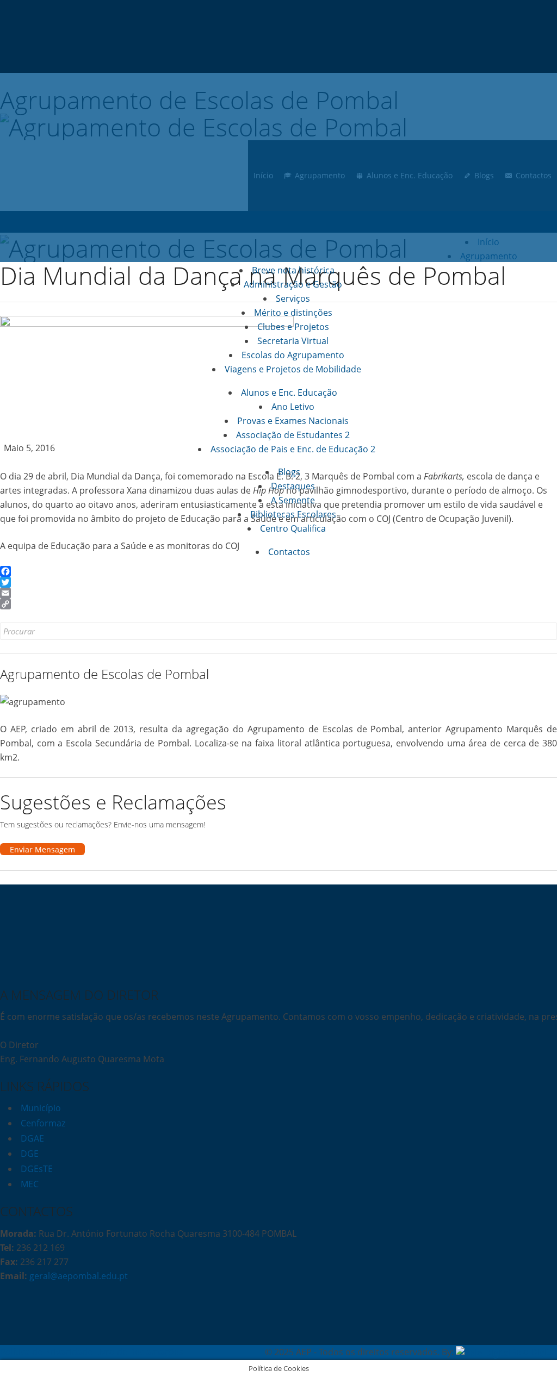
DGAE (32, 1138)
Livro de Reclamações (139, 1352)
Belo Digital (534, 1352)
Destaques (293, 486)
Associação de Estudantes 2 (293, 435)
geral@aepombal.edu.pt (77, 1276)
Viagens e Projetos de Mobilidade (293, 369)
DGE (30, 1154)
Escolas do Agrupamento (293, 355)
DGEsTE (37, 1169)
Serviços (293, 298)
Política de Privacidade (46, 1352)
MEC (30, 1184)
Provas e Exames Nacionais (293, 421)
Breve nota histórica (293, 270)
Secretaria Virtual (293, 341)
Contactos (289, 552)
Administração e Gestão (293, 284)
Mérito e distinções (293, 313)
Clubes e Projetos (293, 327)
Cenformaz (43, 1123)
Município (41, 1108)
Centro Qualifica (293, 528)
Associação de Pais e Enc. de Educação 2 (293, 449)
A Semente (293, 500)
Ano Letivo (292, 407)
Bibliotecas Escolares (293, 514)
